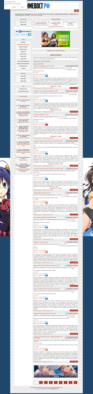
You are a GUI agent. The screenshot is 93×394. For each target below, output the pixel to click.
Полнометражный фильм (23, 61)
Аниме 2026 (23, 76)
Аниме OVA (23, 56)
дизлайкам (47, 61)
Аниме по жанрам (23, 46)
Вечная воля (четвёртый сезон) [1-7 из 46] (44, 66)
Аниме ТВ (23, 51)
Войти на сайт (23, 22)
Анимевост (23, 42)
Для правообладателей (23, 91)
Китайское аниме (23, 66)
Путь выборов (70, 25)
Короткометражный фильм (23, 63)
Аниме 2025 (23, 78)
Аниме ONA (23, 58)
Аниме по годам (23, 49)
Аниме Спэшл (23, 54)
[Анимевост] (36, 9)
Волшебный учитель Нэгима (55, 26)
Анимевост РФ (51, 50)
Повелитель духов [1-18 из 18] (41, 242)
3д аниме (23, 68)
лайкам (43, 61)
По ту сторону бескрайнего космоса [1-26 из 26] (45, 217)
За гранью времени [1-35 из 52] (41, 114)
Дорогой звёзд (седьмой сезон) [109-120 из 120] (45, 313)
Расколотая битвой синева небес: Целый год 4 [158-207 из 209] (48, 168)
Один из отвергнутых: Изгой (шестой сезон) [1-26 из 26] (47, 288)
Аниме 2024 (23, 81)
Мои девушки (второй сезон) (41, 25)
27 (75, 382)
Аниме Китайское (60, 50)
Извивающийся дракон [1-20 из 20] (42, 192)
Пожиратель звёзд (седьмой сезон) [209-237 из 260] (45, 91)
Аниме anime (38, 388)
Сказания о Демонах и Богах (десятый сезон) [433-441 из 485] (48, 141)
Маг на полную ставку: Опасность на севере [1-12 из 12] (47, 265)
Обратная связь (23, 88)
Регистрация (23, 24)
